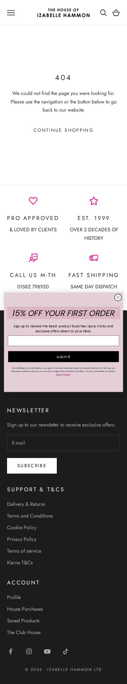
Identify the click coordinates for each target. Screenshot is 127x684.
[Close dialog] (118, 297)
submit (63, 356)
